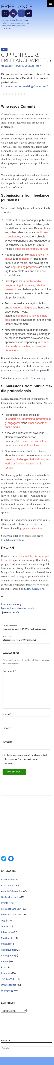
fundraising (28, 285)
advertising (33, 524)
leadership (14, 419)
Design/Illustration (11, 897)
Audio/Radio (7, 885)
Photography (8, 955)
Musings (5, 943)
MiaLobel (19, 66)
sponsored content (32, 528)
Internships (7, 932)
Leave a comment (33, 66)
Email (7, 728)
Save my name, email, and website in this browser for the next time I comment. (25, 759)
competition (23, 315)
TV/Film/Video (8, 978)
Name (7, 714)
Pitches (5, 961)
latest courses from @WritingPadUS (19, 638)
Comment (9, 671)
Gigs (4, 49)
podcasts (23, 259)
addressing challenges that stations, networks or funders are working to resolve (28, 461)
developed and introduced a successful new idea (25, 443)
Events (4, 902)
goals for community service (31, 249)
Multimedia (7, 937)
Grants (4, 926)
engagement (15, 423)
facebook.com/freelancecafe (17, 608)
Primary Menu (50, 3)
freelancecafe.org (11, 604)
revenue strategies (21, 307)
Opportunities (8, 949)
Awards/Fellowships (11, 891)
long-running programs (24, 267)
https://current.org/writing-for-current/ (24, 86)
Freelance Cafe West (11, 914)
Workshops (7, 990)
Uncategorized (8, 984)
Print (3, 967)
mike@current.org (34, 588)
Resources (6, 973)
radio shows (36, 254)
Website (7, 741)
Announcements (9, 879)
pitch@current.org (35, 378)
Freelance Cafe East (11, 908)
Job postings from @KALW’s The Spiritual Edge (24, 627)
